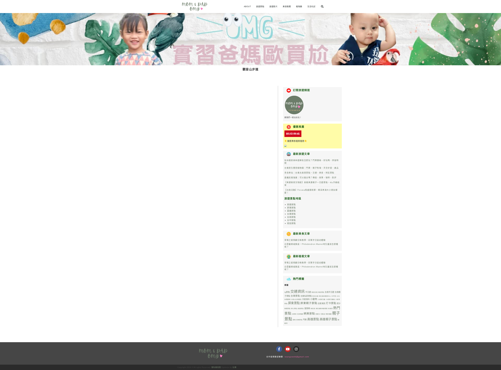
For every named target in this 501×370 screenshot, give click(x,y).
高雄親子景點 (328, 319)
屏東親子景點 (308, 303)
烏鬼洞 (330, 308)
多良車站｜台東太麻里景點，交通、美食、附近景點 (309, 173)
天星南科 (306, 299)
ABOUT (247, 6)
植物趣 (299, 6)
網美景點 (309, 313)
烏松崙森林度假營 (322, 308)
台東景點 (291, 214)
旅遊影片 (273, 6)
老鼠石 (317, 314)
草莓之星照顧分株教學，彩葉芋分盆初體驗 (305, 240)
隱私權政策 (216, 367)
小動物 (313, 299)
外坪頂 (334, 296)
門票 (305, 320)
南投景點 (291, 223)
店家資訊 (321, 303)
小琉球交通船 (330, 299)
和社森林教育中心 (325, 296)
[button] (322, 6)
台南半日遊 (329, 292)
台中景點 (291, 220)
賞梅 (294, 320)
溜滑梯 (307, 308)
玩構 (234, 367)
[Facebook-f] (279, 349)
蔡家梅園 (329, 314)
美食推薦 (287, 6)
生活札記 (311, 6)
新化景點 (294, 308)
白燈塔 (294, 314)
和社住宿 (315, 296)
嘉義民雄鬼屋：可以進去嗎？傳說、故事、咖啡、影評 (310, 177)
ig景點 (287, 292)
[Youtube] (288, 349)
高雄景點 (291, 204)
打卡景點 (331, 303)
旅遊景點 (260, 6)
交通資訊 (297, 291)
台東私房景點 (306, 296)
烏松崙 (313, 308)
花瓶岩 (323, 314)
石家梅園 (300, 314)
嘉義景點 (291, 211)
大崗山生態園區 (296, 299)
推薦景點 (287, 308)
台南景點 (291, 217)
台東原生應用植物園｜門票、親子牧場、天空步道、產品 (311, 168)
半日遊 (308, 292)
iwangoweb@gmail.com (297, 357)
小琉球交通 (321, 299)
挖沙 (339, 303)
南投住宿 (315, 292)
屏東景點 (291, 208)
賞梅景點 (299, 320)
